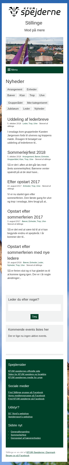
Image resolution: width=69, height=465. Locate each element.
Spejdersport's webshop (20, 416)
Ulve (42, 95)
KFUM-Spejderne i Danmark (40, 452)
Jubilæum (13, 108)
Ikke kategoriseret (37, 102)
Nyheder (39, 108)
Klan (22, 95)
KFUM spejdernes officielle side (24, 371)
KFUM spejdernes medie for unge (25, 377)
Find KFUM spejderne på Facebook (26, 398)
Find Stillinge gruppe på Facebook (25, 392)
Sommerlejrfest (18, 435)
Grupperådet (15, 102)
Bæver (11, 95)
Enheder (32, 89)
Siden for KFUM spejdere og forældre (27, 374)
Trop (32, 95)
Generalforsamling (20, 431)
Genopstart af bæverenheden (26, 438)
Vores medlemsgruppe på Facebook (26, 395)
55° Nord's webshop (18, 413)
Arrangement (14, 89)
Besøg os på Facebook (17, 455)
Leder (26, 108)
